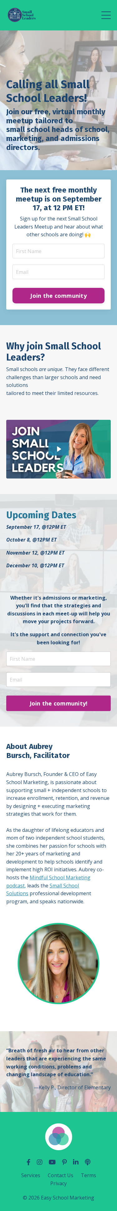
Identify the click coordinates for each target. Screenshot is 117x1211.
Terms (88, 1175)
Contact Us (60, 1175)
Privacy (58, 1183)
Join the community (58, 295)
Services (30, 1175)
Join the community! (59, 703)
